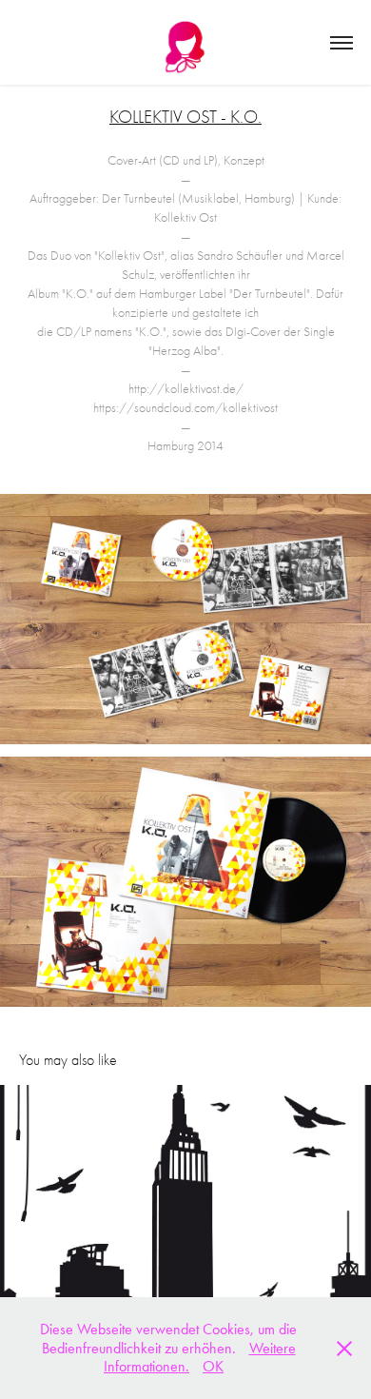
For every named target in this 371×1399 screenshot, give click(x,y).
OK (213, 1366)
